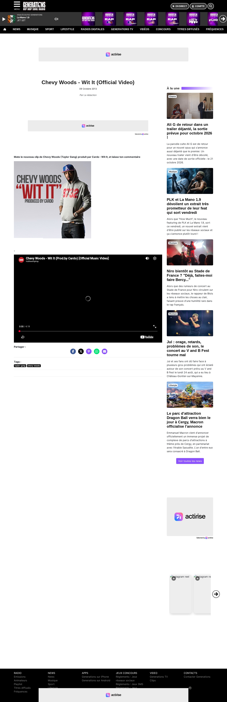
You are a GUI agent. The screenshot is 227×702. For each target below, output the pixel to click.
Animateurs (20, 680)
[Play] (4, 19)
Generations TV (122, 29)
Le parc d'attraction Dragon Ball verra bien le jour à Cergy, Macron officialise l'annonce (188, 419)
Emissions (19, 676)
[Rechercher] (210, 6)
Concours (163, 29)
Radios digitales (92, 29)
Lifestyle (67, 29)
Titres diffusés (188, 29)
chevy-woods (34, 366)
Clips (153, 680)
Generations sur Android (96, 680)
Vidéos (144, 29)
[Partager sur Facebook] (72, 352)
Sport (49, 29)
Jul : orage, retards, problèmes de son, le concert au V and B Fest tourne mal (188, 348)
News (16, 29)
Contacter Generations (197, 676)
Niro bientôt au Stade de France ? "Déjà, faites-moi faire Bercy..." (189, 275)
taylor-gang (20, 366)
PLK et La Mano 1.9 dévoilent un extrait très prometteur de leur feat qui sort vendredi (188, 206)
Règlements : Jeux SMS (129, 684)
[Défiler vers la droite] (216, 594)
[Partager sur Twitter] (80, 352)
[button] (181, 594)
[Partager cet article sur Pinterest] (88, 352)
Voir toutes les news (190, 461)
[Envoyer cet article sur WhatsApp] (95, 352)
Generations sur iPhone (95, 676)
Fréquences (215, 29)
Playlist (18, 684)
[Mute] (56, 19)
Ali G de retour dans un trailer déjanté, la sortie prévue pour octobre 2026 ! (189, 131)
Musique (33, 29)
